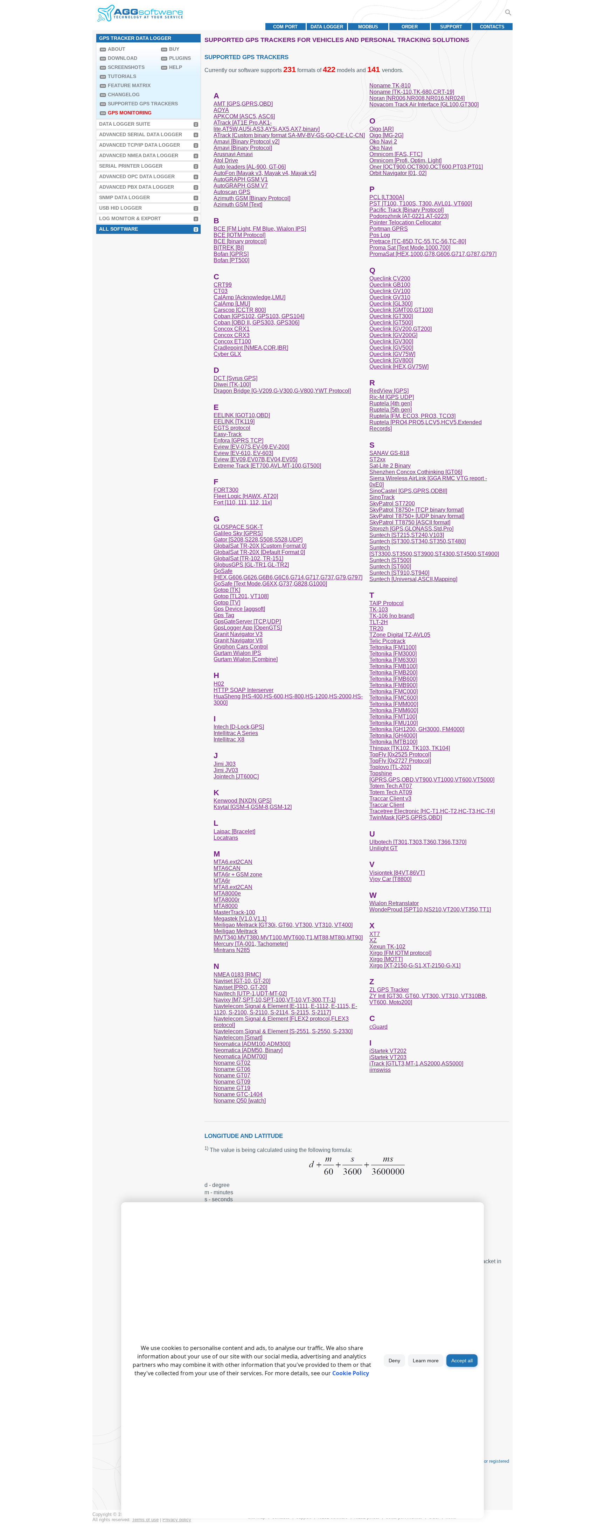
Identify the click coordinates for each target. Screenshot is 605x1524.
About (116, 49)
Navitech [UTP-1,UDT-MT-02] (250, 994)
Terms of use (145, 1519)
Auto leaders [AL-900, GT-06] (250, 167)
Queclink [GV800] (391, 360)
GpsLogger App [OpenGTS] (248, 628)
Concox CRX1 (232, 329)
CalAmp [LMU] (232, 304)
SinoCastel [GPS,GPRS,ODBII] (408, 491)
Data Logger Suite (124, 124)
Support (451, 26)
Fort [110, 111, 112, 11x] (243, 502)
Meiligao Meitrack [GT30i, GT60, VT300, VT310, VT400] (283, 925)
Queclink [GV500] (391, 348)
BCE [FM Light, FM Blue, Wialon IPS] (260, 229)
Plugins (180, 58)
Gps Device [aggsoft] (239, 609)
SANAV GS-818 (389, 453)
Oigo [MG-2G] (386, 135)
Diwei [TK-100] (232, 384)
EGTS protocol (232, 428)
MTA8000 (226, 906)
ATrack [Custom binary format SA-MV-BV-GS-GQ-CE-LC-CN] (289, 135)
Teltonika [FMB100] (393, 666)
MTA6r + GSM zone (238, 875)
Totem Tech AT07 (390, 786)
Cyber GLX (227, 354)
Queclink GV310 (389, 297)
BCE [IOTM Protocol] (239, 235)
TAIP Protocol (386, 603)
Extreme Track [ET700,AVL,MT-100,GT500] (267, 466)
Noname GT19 (232, 1088)
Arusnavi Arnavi (233, 154)
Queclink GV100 (389, 291)
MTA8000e (227, 893)
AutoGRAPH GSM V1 (241, 179)
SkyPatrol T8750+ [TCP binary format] (416, 510)
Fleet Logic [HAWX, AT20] (246, 496)
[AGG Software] (140, 13)
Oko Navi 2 (383, 142)
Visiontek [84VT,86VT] (397, 873)
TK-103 (378, 610)
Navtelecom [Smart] (238, 1038)
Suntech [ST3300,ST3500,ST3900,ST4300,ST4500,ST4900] (434, 551)
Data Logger (327, 26)
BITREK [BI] (229, 248)
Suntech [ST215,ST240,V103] (406, 535)
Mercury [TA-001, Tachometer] (251, 944)
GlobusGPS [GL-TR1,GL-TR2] (251, 565)
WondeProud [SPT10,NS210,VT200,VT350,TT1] (430, 910)
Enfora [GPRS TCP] (238, 440)
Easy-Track (228, 434)
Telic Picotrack (387, 641)
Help (175, 67)
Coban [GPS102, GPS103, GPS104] (259, 316)
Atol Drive (226, 160)
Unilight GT (383, 848)
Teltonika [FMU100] (393, 723)
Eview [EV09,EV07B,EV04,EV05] (255, 459)
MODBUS (368, 26)
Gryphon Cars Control (241, 647)
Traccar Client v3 (390, 799)
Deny (394, 1360)
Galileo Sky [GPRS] (238, 533)
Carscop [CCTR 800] (240, 310)
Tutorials (122, 76)
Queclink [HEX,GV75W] (399, 367)
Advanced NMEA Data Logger (138, 155)
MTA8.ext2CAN (233, 887)
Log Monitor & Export (130, 218)
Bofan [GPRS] (231, 254)
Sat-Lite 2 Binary (390, 466)
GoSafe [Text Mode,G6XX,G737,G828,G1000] (270, 584)
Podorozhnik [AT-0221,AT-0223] (408, 216)
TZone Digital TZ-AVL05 (399, 635)
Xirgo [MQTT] (386, 959)
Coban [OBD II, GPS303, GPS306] (256, 323)
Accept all (462, 1360)
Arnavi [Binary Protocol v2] (246, 142)
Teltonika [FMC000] (393, 691)
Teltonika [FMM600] (393, 710)
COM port (285, 26)
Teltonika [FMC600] (393, 698)
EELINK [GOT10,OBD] (242, 415)
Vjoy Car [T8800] (390, 879)
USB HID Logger (120, 208)
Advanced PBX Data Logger (136, 187)
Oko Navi (380, 148)
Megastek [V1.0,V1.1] (240, 919)
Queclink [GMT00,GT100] (401, 310)
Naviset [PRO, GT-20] (240, 987)
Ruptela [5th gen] (390, 410)
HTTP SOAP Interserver (243, 690)
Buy (174, 49)
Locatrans (226, 838)
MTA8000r (226, 900)
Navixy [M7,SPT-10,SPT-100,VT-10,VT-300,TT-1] (274, 1000)
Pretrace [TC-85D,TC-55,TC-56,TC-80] (417, 241)
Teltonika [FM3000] (393, 654)
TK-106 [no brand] (391, 616)
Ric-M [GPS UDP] (391, 397)
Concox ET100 (232, 341)
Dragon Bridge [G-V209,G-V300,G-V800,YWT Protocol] (282, 391)
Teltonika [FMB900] (393, 685)
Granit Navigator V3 (238, 634)
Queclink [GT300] (391, 316)
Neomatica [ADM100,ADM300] (252, 1044)
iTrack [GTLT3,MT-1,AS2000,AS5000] (416, 1064)
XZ (373, 940)
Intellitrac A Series (236, 733)
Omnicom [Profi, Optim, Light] (405, 160)
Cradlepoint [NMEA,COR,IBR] (251, 348)
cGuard (378, 1027)
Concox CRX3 (232, 335)
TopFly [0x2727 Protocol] (400, 761)
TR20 (376, 628)
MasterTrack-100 (234, 912)
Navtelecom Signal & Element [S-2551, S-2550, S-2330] (283, 1031)
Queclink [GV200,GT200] (400, 329)
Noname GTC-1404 (238, 1094)
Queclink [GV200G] (393, 335)
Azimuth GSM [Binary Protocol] (252, 198)
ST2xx (377, 459)
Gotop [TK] (227, 590)
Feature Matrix (129, 85)
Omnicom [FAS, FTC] (395, 154)
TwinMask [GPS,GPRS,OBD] (405, 817)
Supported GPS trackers (133, 103)
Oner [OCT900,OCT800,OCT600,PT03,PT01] (426, 167)
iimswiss (380, 1070)
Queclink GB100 (389, 285)
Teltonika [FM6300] (393, 660)
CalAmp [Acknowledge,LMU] (249, 297)
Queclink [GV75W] (392, 354)
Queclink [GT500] (391, 323)
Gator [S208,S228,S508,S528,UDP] (258, 540)
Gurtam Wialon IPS (237, 653)
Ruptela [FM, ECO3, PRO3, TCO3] (412, 416)
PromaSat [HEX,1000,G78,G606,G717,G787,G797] (432, 254)
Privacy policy (176, 1519)
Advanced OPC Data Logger (137, 176)
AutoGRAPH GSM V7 (241, 186)
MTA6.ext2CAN (233, 862)
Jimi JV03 (226, 770)
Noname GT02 (232, 1063)
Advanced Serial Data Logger (140, 134)
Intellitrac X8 (229, 739)
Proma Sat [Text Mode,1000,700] (409, 248)
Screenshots (126, 67)
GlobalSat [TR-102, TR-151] (248, 558)
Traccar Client (386, 805)
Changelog (124, 94)
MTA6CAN (227, 868)
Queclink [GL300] (390, 304)
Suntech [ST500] (390, 560)
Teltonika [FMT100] (393, 717)
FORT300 (226, 490)
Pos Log (379, 235)
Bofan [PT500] (231, 260)
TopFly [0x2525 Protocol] (400, 754)
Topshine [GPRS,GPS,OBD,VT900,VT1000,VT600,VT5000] (431, 776)
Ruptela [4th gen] (390, 403)
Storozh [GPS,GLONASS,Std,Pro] (411, 529)
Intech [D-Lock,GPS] (239, 727)
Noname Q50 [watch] (240, 1101)
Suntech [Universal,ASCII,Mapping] (413, 579)
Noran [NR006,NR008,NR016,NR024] (417, 98)
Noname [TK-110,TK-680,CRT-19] (411, 92)
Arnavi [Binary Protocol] (243, 148)
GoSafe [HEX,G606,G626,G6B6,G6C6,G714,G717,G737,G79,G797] (288, 574)
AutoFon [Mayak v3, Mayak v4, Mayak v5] (265, 173)
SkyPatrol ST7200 (392, 503)
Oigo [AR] (381, 129)
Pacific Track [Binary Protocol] (406, 210)
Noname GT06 (232, 1069)
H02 (219, 684)
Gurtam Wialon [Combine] (246, 659)
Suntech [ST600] (390, 566)
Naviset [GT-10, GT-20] (242, 981)
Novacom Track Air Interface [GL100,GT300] (424, 104)
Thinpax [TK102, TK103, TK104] (409, 748)
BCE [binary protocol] (240, 241)
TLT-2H (378, 622)
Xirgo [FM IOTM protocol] (400, 953)
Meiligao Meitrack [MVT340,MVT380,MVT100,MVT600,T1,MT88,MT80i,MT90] (288, 934)
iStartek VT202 (387, 1051)
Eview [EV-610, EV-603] (243, 453)
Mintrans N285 (232, 950)
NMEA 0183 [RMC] (237, 975)
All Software (118, 229)
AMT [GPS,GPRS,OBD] (243, 104)
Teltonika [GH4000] (393, 736)
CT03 (221, 291)
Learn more (426, 1360)
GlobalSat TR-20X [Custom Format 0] (260, 546)
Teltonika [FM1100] (392, 647)
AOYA (221, 110)
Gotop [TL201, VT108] (241, 596)
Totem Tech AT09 (390, 792)
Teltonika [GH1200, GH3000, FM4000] (416, 729)
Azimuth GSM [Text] (238, 205)
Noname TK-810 (390, 86)
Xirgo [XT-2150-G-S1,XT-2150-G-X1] (414, 966)
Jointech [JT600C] (236, 777)
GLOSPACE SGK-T (238, 527)
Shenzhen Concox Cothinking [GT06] (415, 472)
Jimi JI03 (225, 764)
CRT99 (223, 285)
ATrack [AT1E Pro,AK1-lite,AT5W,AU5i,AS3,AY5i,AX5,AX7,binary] (267, 126)
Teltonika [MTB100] (393, 742)
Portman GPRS (388, 229)
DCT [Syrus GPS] (235, 378)
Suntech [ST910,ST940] (399, 573)
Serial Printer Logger (130, 166)
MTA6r (222, 881)
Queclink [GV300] (391, 341)
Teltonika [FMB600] (393, 679)
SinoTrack (382, 497)
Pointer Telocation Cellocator (405, 222)
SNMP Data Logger (124, 197)
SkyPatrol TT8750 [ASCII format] (409, 522)
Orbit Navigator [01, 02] (397, 173)
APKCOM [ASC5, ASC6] (244, 116)
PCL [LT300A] (386, 197)
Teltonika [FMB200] (393, 673)
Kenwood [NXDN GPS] (242, 801)
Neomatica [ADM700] (240, 1057)
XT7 (374, 934)
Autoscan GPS (232, 192)
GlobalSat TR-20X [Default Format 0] (259, 552)
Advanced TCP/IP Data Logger (139, 145)
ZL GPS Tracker (389, 990)
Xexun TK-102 (387, 947)
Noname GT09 (232, 1082)
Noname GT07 (232, 1075)
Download (122, 58)
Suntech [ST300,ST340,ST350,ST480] (417, 541)
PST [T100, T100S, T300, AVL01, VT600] (420, 204)
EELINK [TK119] (234, 422)
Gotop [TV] (227, 603)
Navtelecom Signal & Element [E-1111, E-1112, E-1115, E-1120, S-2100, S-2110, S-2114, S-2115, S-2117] (285, 1009)
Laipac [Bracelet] (234, 831)
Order (410, 26)
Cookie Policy (350, 1373)
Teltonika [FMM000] (393, 704)
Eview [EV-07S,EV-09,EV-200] (251, 447)
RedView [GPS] (389, 391)
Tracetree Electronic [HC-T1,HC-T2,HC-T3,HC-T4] (432, 811)
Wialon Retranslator (394, 903)
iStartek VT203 (387, 1057)
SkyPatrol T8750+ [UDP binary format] (416, 516)
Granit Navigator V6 (238, 640)
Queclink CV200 (389, 278)
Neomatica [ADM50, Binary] (248, 1050)
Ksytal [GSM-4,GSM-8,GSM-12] (253, 807)
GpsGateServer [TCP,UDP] (247, 621)
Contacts (492, 26)
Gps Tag (224, 615)
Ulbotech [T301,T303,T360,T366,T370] (417, 842)
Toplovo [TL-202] (390, 767)
